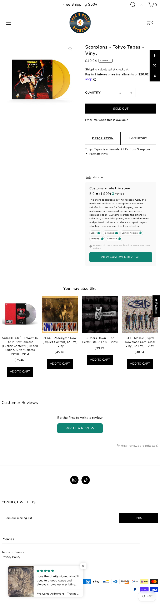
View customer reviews (120, 257)
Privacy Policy (11, 557)
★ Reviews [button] (156, 306)
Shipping (91, 69)
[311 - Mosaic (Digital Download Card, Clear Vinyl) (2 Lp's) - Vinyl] (140, 314)
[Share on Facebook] (155, 55)
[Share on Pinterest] (155, 76)
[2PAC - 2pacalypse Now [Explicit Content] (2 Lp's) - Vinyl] (60, 314)
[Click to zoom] (70, 48)
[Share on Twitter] (155, 66)
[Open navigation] (9, 23)
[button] (83, 566)
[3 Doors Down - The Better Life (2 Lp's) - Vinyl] (100, 314)
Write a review (80, 428)
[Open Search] (133, 4)
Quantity (93, 93)
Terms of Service (13, 552)
